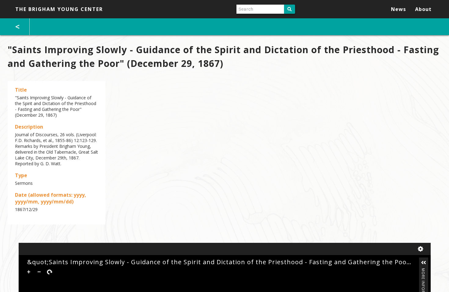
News (398, 9)
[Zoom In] (28, 272)
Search (289, 9)
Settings (421, 249)
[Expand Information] (424, 263)
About (423, 9)
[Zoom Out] (39, 272)
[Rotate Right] (49, 272)
